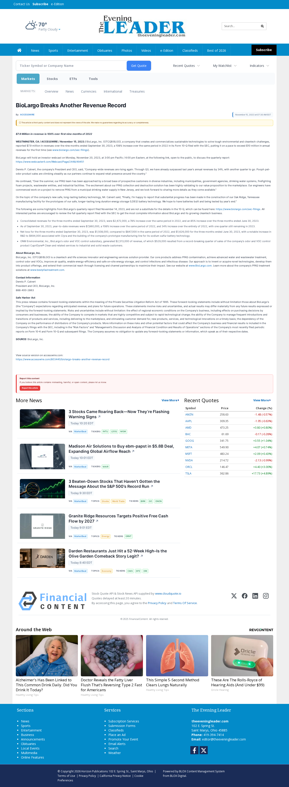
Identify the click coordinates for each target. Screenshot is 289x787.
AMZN (189, 414)
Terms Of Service (185, 603)
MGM (123, 431)
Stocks (52, 79)
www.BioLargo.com (200, 265)
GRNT (128, 536)
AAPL (188, 421)
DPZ (138, 571)
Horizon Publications (94, 771)
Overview (51, 91)
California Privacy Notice (115, 776)
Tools (93, 79)
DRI (145, 571)
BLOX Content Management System (202, 771)
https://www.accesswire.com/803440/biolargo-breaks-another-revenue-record (63, 359)
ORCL (188, 467)
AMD (188, 428)
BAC (188, 434)
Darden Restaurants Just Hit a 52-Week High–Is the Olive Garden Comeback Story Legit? (118, 553)
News (69, 91)
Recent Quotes (184, 65)
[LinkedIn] (255, 601)
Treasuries (137, 91)
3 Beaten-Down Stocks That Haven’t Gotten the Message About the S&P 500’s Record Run (114, 484)
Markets (28, 79)
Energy (105, 536)
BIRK (143, 501)
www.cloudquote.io (168, 593)
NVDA (189, 460)
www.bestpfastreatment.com (47, 269)
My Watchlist (222, 65)
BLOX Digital (178, 776)
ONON (158, 501)
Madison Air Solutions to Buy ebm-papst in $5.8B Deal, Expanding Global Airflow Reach (121, 449)
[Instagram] (265, 601)
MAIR (105, 466)
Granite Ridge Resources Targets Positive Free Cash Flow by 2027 (118, 518)
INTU (105, 431)
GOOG (189, 441)
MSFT (188, 454)
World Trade (118, 501)
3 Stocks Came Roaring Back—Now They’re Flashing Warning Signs (119, 414)
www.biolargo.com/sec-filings (70, 150)
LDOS (114, 431)
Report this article (30, 388)
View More (169, 400)
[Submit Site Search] (262, 26)
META (188, 447)
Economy (106, 571)
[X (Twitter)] (234, 601)
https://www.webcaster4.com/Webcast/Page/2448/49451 (50, 161)
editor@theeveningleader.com (224, 739)
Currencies (88, 91)
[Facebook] (244, 601)
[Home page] (141, 26)
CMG (130, 571)
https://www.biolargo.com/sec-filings (238, 209)
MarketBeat (80, 431)
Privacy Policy (157, 603)
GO (150, 501)
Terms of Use (66, 776)
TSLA (188, 473)
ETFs (73, 79)
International (113, 91)
